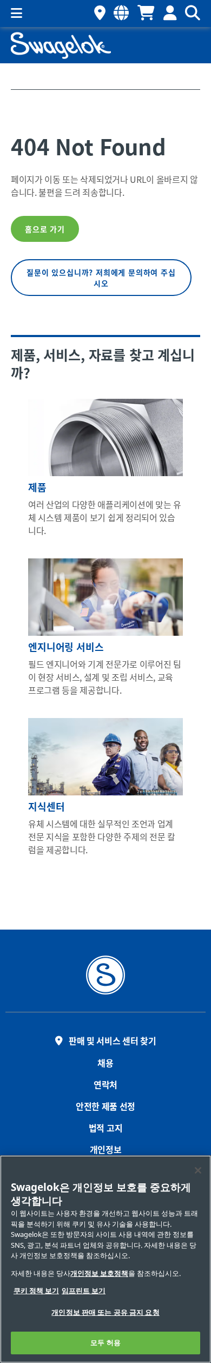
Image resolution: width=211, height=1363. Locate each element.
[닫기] (198, 1170)
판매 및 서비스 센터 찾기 (112, 1040)
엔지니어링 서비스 (66, 647)
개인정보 (106, 1149)
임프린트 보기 (84, 1291)
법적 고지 (105, 1127)
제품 (37, 487)
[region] (105, 1259)
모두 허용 (105, 1343)
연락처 (105, 1084)
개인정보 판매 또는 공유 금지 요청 (105, 1312)
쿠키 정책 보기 (36, 1291)
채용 (105, 1062)
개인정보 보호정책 (99, 1273)
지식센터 (46, 806)
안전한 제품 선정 (105, 1105)
